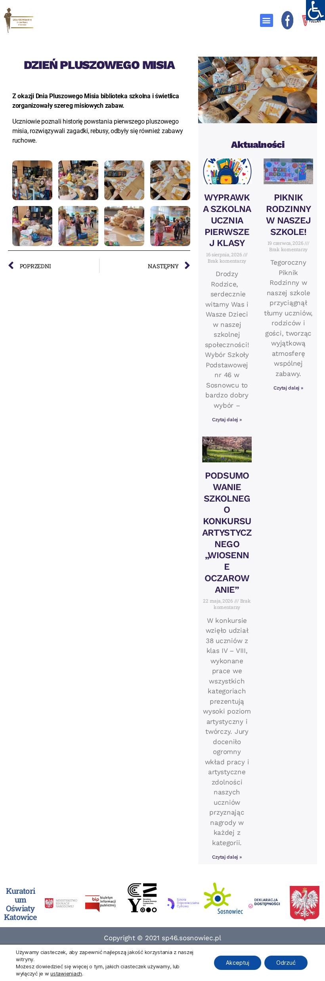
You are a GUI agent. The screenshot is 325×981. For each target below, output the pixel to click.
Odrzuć (286, 962)
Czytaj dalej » (226, 419)
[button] (266, 20)
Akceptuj (237, 962)
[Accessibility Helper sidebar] (315, 9)
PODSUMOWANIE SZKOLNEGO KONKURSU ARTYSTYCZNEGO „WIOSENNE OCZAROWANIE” (226, 532)
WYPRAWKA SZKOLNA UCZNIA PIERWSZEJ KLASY (226, 220)
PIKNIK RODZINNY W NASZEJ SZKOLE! (288, 214)
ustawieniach (66, 973)
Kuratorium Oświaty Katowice (20, 904)
